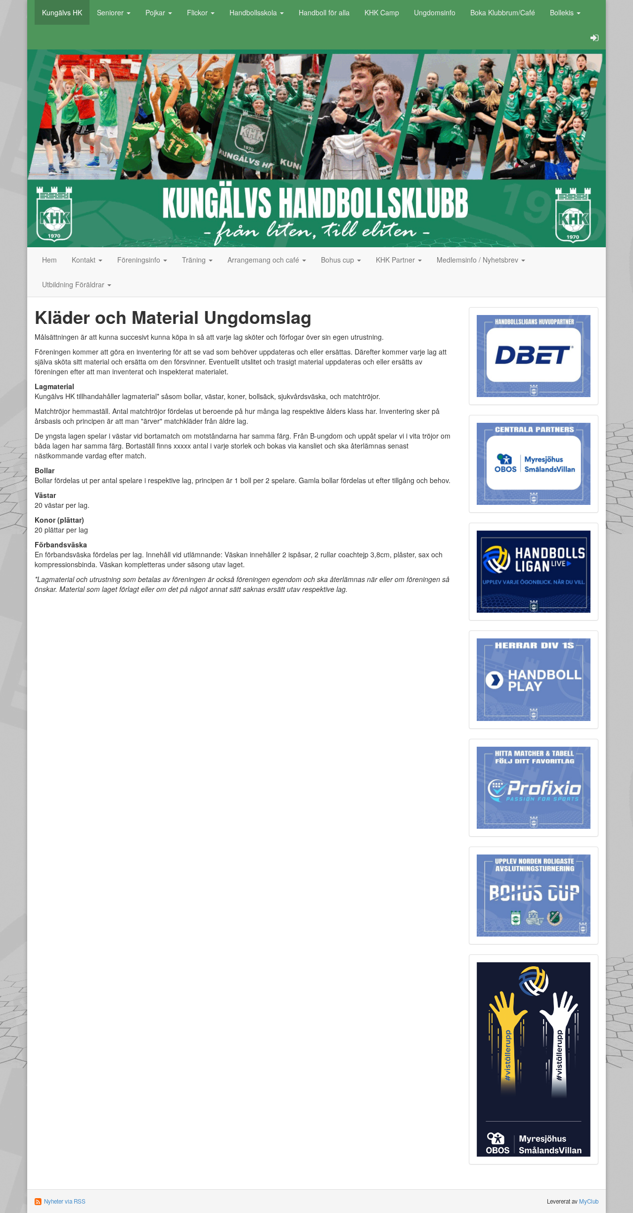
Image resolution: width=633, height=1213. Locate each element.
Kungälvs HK (62, 12)
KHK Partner (396, 260)
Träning (195, 260)
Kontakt (84, 260)
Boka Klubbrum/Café (502, 12)
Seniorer (111, 12)
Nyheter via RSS (65, 1201)
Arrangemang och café (264, 260)
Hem (49, 260)
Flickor (198, 12)
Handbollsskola (254, 12)
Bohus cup (338, 260)
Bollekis (563, 12)
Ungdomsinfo (434, 12)
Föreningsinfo (139, 260)
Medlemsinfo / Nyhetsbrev (478, 260)
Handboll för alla (324, 12)
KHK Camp (381, 12)
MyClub (588, 1201)
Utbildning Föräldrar (74, 284)
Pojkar (156, 12)
